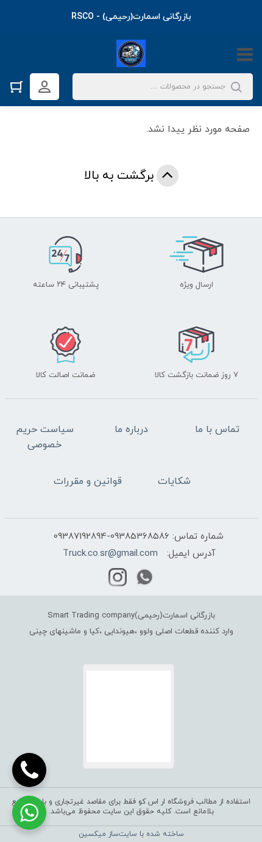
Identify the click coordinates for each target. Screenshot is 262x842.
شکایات (174, 481)
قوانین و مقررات (88, 481)
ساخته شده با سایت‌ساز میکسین (131, 834)
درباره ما (131, 429)
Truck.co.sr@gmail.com (110, 553)
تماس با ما (217, 429)
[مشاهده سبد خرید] (19, 86)
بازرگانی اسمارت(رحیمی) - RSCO (131, 17)
